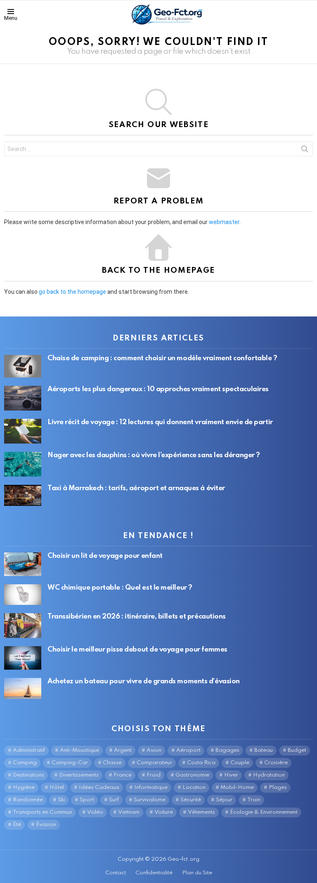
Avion (154, 750)
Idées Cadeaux (99, 787)
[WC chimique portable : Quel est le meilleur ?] (22, 594)
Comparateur (154, 762)
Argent (123, 750)
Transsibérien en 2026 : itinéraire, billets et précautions (136, 616)
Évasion (46, 824)
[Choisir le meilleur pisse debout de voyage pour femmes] (22, 658)
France (123, 775)
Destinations (28, 775)
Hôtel (57, 787)
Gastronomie (192, 775)
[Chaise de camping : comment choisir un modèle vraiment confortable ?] (22, 366)
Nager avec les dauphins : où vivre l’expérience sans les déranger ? (153, 455)
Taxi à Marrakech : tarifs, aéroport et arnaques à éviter (136, 488)
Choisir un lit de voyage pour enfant (105, 556)
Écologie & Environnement (264, 812)
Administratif (29, 750)
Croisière (276, 762)
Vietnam (129, 812)
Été (17, 824)
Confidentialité (154, 873)
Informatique (151, 787)
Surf (114, 800)
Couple (239, 762)
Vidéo (95, 812)
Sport (87, 800)
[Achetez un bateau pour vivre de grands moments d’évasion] (22, 688)
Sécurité (190, 800)
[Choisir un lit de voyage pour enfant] (22, 564)
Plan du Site (197, 873)
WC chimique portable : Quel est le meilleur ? (119, 587)
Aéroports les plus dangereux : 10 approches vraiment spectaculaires (158, 389)
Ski (61, 800)
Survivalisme (150, 800)
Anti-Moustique (79, 750)
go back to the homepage (72, 291)
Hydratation (269, 775)
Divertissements (79, 775)
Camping (25, 762)
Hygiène (24, 787)
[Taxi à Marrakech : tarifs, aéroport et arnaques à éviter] (22, 495)
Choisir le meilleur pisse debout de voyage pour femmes (137, 649)
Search (304, 151)
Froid (154, 775)
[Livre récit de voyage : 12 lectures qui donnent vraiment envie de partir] (22, 431)
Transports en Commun (42, 812)
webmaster (224, 222)
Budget (297, 750)
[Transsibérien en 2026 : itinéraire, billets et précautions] (22, 625)
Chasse (112, 762)
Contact (115, 873)
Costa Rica (201, 762)
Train (253, 800)
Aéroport (188, 750)
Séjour (224, 800)
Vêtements (201, 812)
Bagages (227, 750)
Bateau (263, 750)
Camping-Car (70, 762)
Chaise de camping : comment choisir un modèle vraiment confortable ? (162, 358)
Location (194, 787)
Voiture (163, 812)
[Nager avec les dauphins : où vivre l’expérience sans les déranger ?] (22, 464)
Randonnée (28, 800)
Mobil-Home (237, 787)
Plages (278, 787)
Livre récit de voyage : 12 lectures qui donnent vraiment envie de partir (160, 422)
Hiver (231, 775)
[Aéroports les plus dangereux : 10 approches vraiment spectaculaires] (22, 398)
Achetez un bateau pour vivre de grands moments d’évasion (143, 681)
